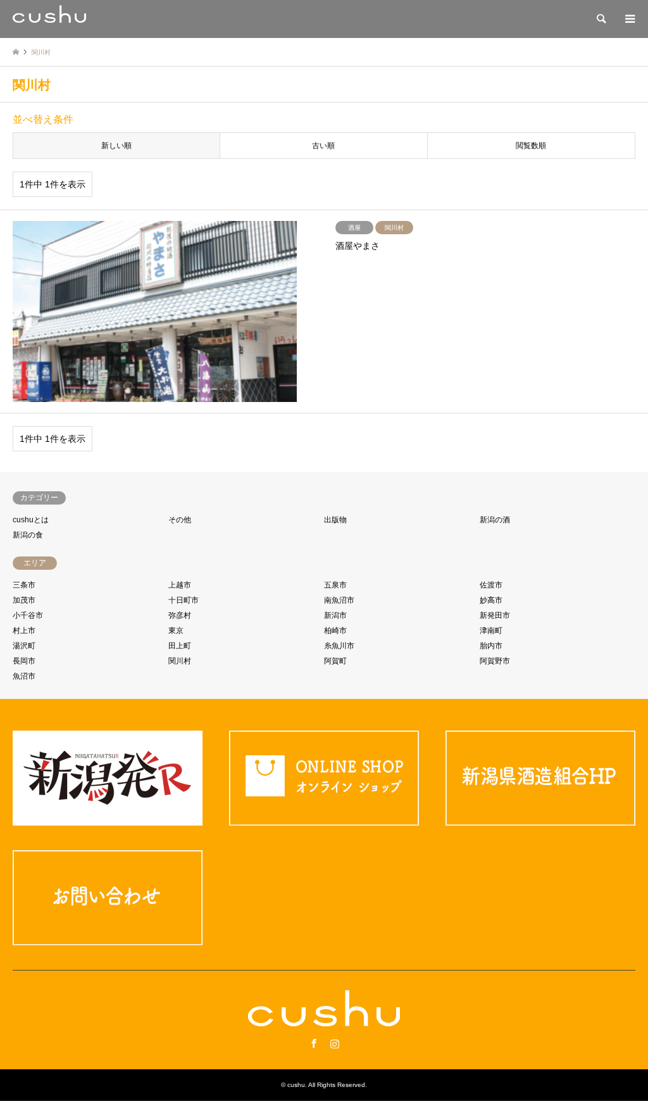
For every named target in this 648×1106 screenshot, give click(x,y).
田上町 (179, 645)
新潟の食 (28, 535)
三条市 (24, 585)
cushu (296, 1084)
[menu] (629, 19)
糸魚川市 (339, 645)
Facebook (313, 1043)
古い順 (323, 145)
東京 (176, 630)
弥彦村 (179, 615)
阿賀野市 (495, 661)
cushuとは (31, 519)
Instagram (334, 1043)
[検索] (601, 19)
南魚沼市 (339, 600)
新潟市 (335, 615)
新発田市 (495, 615)
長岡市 (24, 661)
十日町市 (183, 600)
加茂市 (24, 600)
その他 (179, 519)
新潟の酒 (495, 519)
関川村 (179, 661)
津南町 (491, 630)
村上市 (24, 630)
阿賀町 (335, 661)
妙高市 (491, 600)
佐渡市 (491, 585)
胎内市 (491, 645)
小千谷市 (28, 615)
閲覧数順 (531, 145)
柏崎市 (335, 630)
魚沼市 (24, 676)
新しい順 (116, 145)
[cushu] (49, 19)
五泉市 (335, 585)
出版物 (335, 519)
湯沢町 (24, 645)
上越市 (179, 585)
